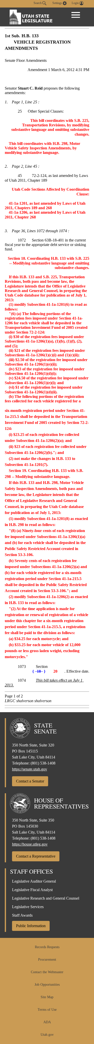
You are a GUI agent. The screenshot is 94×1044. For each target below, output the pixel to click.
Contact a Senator (30, 781)
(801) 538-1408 (43, 763)
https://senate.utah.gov (29, 769)
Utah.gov (47, 1034)
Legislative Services (28, 907)
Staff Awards (22, 915)
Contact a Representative (35, 856)
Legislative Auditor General (34, 881)
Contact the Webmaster (47, 972)
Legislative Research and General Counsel (45, 898)
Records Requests (47, 947)
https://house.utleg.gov (30, 844)
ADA (47, 1022)
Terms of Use (47, 1009)
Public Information (31, 926)
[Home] (31, 17)
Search (38, 3)
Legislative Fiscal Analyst (32, 890)
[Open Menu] (75, 15)
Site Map (47, 997)
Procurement (47, 959)
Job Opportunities (47, 984)
